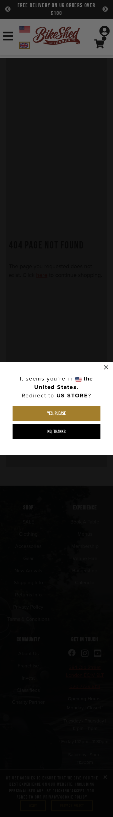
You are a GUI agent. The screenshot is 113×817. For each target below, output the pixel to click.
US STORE (72, 395)
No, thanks (56, 432)
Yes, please (56, 413)
